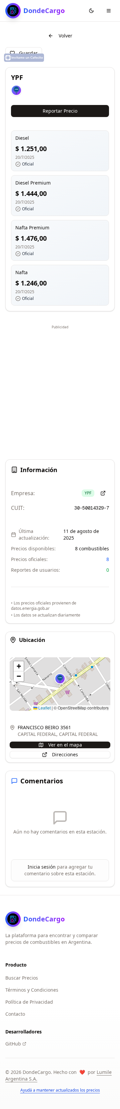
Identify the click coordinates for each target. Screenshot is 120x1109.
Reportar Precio (60, 111)
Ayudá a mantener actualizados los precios (60, 1090)
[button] (60, 678)
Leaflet (44, 707)
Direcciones (65, 754)
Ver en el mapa (65, 745)
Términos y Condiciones (31, 990)
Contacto (15, 1014)
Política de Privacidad (29, 1002)
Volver (65, 35)
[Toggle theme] (91, 11)
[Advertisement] (60, 391)
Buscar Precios (21, 978)
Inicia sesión (42, 867)
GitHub (13, 1043)
